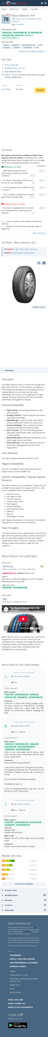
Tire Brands (15, 955)
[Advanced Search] (45, 3)
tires (35, 927)
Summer (34, 9)
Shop (41, 90)
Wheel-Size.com (15, 1000)
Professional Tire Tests (19, 975)
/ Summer (20, 24)
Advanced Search (18, 966)
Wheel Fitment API (16, 1003)
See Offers (6, 89)
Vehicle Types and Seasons (22, 959)
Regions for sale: (11, 75)
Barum (24, 9)
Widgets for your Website (20, 1007)
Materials (25, 910)
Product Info (11, 890)
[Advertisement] (24, 121)
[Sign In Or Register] (42, 3)
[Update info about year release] (22, 71)
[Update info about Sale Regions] (22, 77)
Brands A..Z (14, 9)
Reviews (25, 900)
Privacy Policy (15, 992)
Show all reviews (25, 884)
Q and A (25, 905)
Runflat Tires (15, 985)
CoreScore (27, 932)
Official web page (11, 65)
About (12, 988)
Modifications (25, 895)
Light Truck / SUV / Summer (26, 249)
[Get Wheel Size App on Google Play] (19, 1025)
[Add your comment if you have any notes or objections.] (45, 171)
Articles (12, 971)
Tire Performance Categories (24, 962)
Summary (9, 370)
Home (4, 9)
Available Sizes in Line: (13, 68)
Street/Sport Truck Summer (24, 253)
